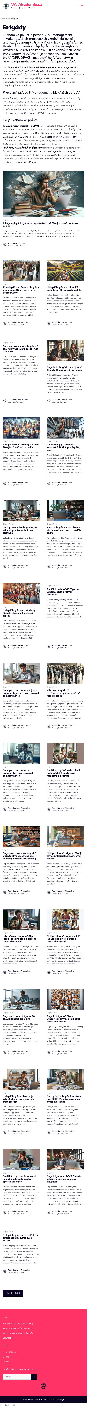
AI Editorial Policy (8, 1405)
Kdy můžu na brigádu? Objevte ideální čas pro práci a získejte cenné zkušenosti (20, 939)
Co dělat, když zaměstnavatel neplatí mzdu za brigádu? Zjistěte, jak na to (19, 1179)
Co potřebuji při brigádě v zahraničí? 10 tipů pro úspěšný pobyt (64, 447)
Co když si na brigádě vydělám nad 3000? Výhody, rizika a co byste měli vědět (64, 1099)
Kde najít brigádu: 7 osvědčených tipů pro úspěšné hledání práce (63, 693)
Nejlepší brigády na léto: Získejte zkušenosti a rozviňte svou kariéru (21, 1238)
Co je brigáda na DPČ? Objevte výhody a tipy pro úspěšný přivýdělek (64, 1179)
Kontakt (6, 1361)
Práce (6, 18)
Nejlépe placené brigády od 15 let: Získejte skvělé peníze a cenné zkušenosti (63, 939)
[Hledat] (34, 1377)
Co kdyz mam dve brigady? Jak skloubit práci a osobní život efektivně (20, 530)
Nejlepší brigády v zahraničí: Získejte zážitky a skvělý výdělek (64, 288)
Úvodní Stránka (10, 1352)
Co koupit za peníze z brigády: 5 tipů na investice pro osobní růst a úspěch (20, 349)
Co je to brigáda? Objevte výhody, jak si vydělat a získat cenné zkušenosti (63, 1019)
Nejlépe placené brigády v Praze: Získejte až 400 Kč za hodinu (21, 446)
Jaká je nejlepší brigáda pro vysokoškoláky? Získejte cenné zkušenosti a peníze (42, 224)
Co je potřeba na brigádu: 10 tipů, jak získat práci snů (19, 1017)
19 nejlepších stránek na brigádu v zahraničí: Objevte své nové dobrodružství (21, 290)
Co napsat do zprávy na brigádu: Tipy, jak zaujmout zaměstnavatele (18, 773)
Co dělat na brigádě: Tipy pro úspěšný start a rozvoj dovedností (63, 592)
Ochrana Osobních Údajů (54, 1400)
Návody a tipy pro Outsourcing (18, 1323)
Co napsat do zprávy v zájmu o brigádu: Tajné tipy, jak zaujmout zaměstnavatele (21, 693)
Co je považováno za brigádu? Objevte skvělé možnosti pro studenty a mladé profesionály (19, 856)
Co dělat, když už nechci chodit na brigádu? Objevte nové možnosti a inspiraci (64, 773)
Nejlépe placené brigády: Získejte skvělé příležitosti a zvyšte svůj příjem (65, 856)
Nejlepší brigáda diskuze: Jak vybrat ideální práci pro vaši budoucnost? (19, 1099)
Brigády (5, 220)
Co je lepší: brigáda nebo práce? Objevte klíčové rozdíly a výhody (64, 368)
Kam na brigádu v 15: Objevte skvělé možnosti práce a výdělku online (64, 530)
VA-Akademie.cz (26, 4)
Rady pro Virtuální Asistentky (17, 1328)
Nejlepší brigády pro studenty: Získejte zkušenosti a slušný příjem (19, 613)
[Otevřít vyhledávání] (78, 5)
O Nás (6, 1356)
